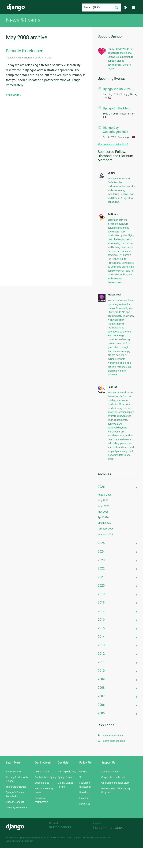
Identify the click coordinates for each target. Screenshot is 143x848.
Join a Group (42, 771)
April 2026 (103, 517)
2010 (101, 670)
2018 (101, 602)
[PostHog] (102, 392)
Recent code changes (113, 740)
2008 (101, 687)
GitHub (83, 771)
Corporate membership (113, 777)
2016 (101, 619)
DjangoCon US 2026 (117, 89)
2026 (101, 486)
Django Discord (66, 777)
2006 (101, 704)
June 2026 (103, 506)
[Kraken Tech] (102, 300)
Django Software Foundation (32, 837)
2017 (101, 611)
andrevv (123, 828)
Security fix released (24, 50)
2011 (101, 662)
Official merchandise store (115, 782)
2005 (101, 713)
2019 (101, 594)
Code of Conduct (15, 802)
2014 (101, 636)
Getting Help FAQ (67, 771)
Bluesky (83, 792)
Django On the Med (116, 108)
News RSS (84, 803)
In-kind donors (60, 827)
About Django (13, 771)
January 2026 (105, 534)
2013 (101, 645)
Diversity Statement (16, 807)
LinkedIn (84, 798)
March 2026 (104, 523)
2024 (101, 551)
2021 (101, 577)
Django (16, 7)
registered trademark (94, 837)
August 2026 (105, 494)
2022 (101, 568)
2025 (101, 543)
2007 (101, 696)
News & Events (23, 20)
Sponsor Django (110, 771)
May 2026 (103, 511)
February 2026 (106, 528)
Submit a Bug (42, 782)
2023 (101, 560)
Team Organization (16, 786)
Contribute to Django (46, 777)
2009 (101, 679)
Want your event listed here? (113, 144)
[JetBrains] (102, 220)
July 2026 (103, 500)
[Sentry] (102, 178)
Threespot (100, 828)
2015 (101, 628)
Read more (13, 95)
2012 (101, 653)
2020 (101, 585)
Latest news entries (112, 735)
